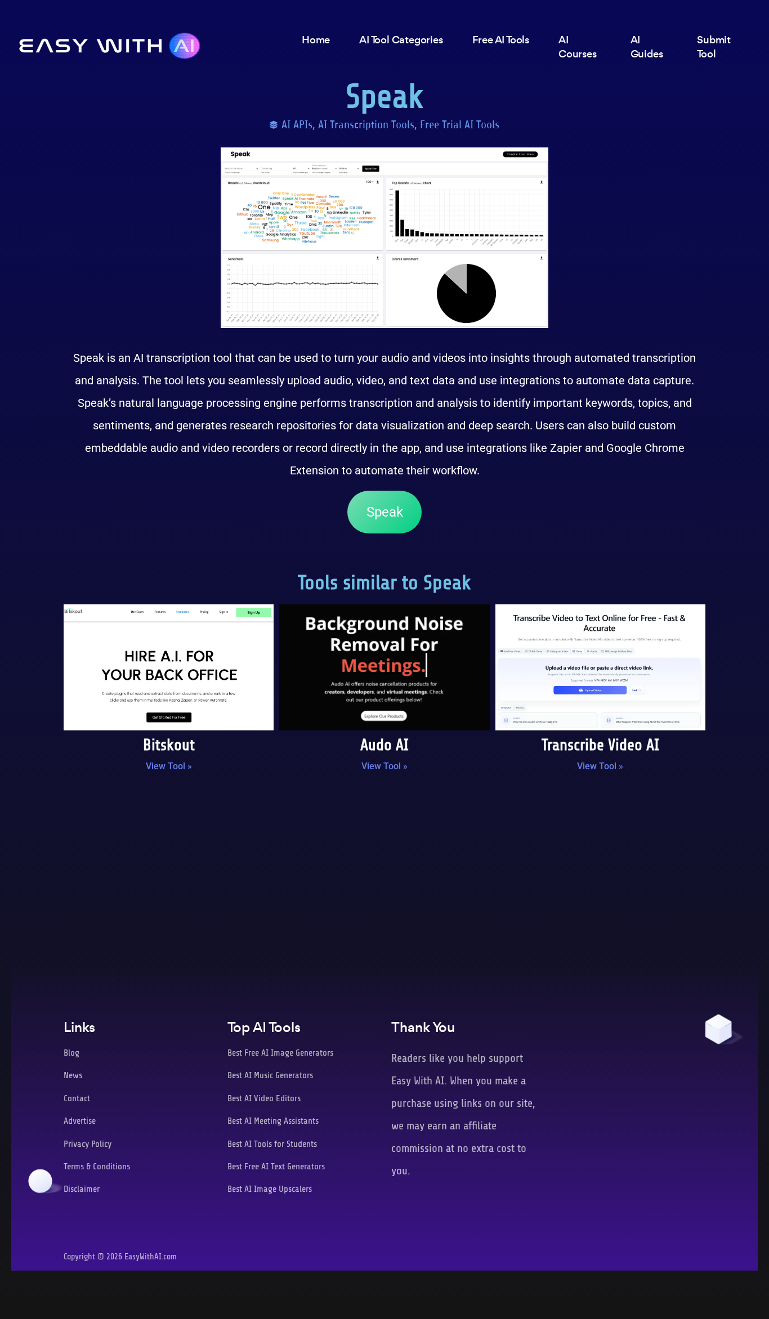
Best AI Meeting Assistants (273, 1121)
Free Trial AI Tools (459, 124)
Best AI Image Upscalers (269, 1189)
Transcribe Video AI (600, 745)
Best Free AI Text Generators (276, 1166)
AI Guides (647, 47)
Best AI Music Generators (270, 1075)
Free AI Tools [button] (500, 40)
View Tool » (169, 766)
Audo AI (384, 745)
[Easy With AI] (109, 42)
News (73, 1075)
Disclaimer (82, 1189)
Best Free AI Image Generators (280, 1053)
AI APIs (296, 124)
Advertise (80, 1121)
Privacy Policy (87, 1144)
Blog (71, 1053)
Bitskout (169, 745)
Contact (77, 1098)
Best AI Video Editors (264, 1098)
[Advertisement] (384, 873)
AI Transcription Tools (366, 124)
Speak (384, 512)
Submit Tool (714, 47)
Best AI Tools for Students (272, 1144)
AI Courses (577, 47)
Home (316, 40)
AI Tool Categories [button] (400, 40)
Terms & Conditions (97, 1166)
